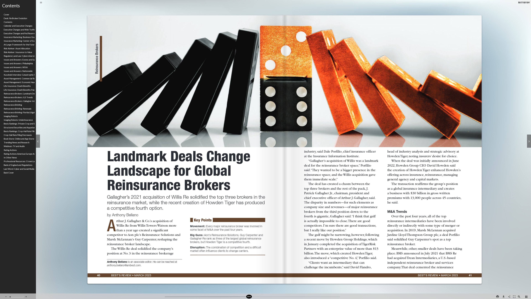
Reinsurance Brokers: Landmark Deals (19, 93)
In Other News (10, 157)
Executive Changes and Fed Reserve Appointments (19, 33)
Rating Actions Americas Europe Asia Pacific (19, 154)
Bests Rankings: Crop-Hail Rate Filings (19, 131)
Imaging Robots (11, 116)
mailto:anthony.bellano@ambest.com (125, 264)
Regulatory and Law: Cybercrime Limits (19, 56)
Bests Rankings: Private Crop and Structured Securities (19, 124)
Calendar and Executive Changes (18, 26)
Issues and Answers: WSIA (16, 67)
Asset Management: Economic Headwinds (19, 82)
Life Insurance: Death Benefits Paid (19, 90)
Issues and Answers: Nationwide (18, 71)
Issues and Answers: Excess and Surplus (19, 60)
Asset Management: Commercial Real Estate (19, 78)
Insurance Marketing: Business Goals (19, 37)
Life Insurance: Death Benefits (17, 86)
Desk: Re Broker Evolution (15, 18)
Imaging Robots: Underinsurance (18, 120)
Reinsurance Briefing (13, 105)
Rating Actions (10, 150)
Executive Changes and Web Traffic (19, 30)
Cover (6, 14)
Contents (8, 22)
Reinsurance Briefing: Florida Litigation (19, 112)
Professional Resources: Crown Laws (19, 161)
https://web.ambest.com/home (48, 251)
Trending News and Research (16, 142)
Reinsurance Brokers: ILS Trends (18, 97)
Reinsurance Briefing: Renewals (17, 109)
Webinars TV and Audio (14, 146)
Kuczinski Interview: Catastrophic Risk (19, 75)
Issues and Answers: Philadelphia (18, 63)
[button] (41, 3)
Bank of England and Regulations (18, 165)
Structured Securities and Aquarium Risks (19, 127)
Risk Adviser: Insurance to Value (18, 52)
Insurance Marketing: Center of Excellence (19, 41)
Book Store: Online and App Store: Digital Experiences (19, 139)
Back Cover (9, 173)
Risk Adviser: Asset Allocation (17, 48)
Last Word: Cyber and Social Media (19, 169)
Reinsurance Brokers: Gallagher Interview (19, 101)
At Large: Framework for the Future (19, 44)
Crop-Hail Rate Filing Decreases (18, 135)
